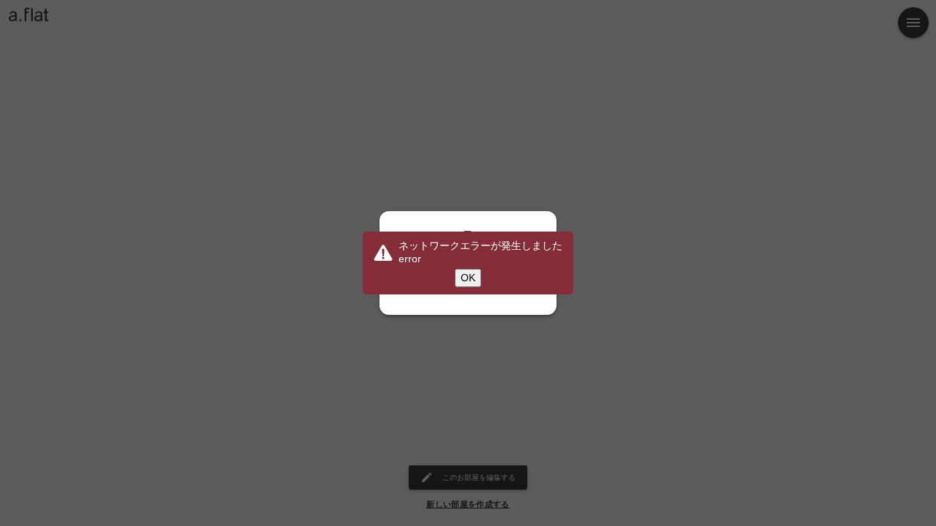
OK (468, 277)
